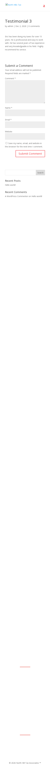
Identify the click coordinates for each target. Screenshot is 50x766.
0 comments (34, 26)
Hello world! (10, 185)
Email (8, 119)
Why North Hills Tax (25, 643)
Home (25, 638)
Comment (10, 78)
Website (8, 131)
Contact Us (25, 659)
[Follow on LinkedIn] (23, 741)
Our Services (25, 654)
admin (10, 26)
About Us (25, 648)
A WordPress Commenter (16, 196)
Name (8, 107)
